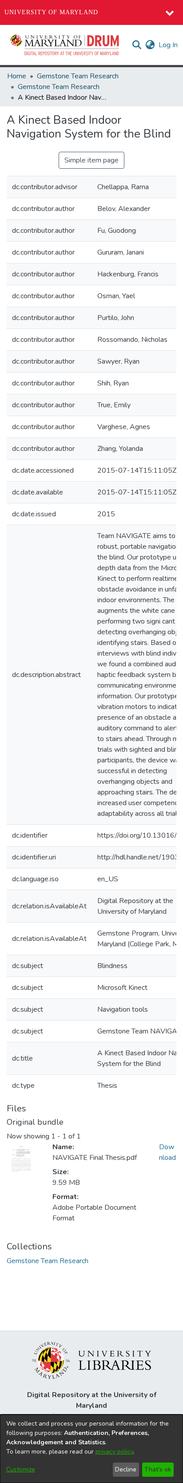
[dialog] (91, 1448)
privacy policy (114, 1451)
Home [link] (16, 76)
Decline (125, 1469)
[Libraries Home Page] (92, 1360)
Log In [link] (169, 45)
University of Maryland (51, 12)
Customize (20, 1469)
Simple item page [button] (91, 160)
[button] (65, 45)
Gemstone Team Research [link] (78, 76)
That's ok (157, 1469)
